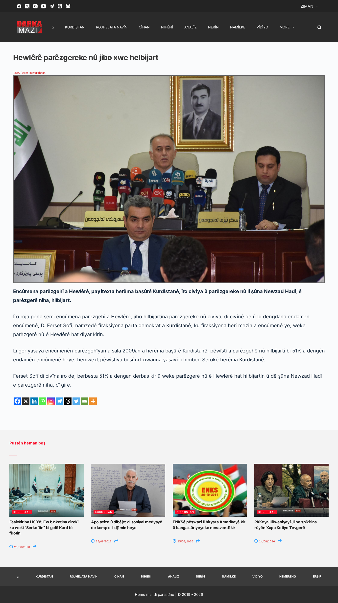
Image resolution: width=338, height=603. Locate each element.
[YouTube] (43, 6)
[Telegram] (51, 6)
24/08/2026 (266, 541)
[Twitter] (76, 401)
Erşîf (317, 576)
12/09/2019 (20, 72)
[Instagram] (35, 6)
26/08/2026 (21, 547)
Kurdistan (75, 27)
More (285, 27)
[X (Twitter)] (27, 6)
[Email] (84, 401)
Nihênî (167, 27)
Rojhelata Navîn (111, 27)
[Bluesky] (68, 6)
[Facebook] (19, 6)
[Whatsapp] (42, 401)
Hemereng (287, 576)
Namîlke (237, 27)
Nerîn (213, 27)
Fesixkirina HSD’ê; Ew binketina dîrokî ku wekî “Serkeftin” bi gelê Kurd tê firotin (43, 527)
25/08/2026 (103, 541)
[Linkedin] (34, 401)
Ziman (307, 6)
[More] (93, 401)
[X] (25, 401)
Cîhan (144, 27)
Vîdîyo (262, 27)
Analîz (190, 27)
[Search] (319, 27)
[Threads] (60, 6)
